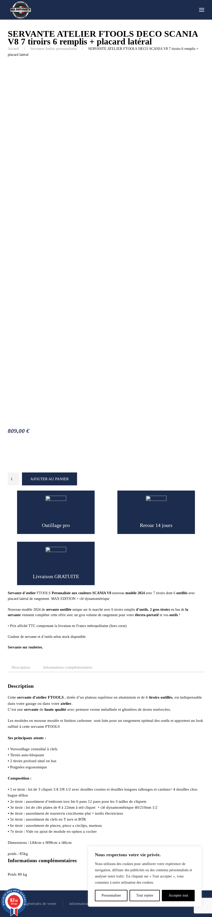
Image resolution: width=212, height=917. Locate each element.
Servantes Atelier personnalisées (53, 49)
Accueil (13, 49)
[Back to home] (21, 10)
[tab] (18, 667)
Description (21, 667)
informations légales (85, 903)
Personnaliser (111, 895)
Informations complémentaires (67, 667)
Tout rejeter (144, 895)
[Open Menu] (201, 10)
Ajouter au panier (49, 479)
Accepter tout (178, 895)
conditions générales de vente (32, 903)
